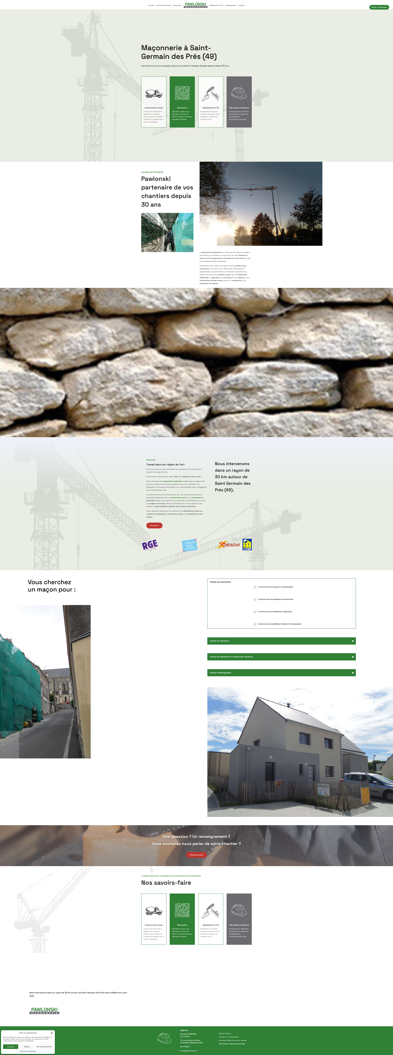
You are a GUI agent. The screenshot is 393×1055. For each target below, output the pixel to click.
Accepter (10, 1047)
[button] (52, 1033)
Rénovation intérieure (239, 108)
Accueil (151, 5)
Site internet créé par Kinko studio (232, 1044)
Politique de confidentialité (28, 1051)
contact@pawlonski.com (188, 1051)
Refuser (27, 1047)
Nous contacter (379, 7)
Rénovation (177, 5)
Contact (241, 5)
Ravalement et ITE (216, 5)
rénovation (196, 498)
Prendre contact (196, 855)
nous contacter (179, 501)
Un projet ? (154, 525)
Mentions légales (225, 1033)
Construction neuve (163, 5)
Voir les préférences (44, 1047)
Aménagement (231, 5)
